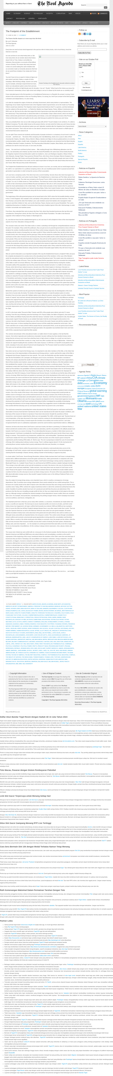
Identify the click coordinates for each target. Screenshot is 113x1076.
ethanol (61, 621)
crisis (50, 617)
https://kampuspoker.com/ (36, 951)
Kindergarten (17, 637)
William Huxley (43, 661)
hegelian (13, 628)
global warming (98, 390)
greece (92, 396)
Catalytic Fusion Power (22, 613)
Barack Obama (101, 375)
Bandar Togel (83, 1072)
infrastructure (65, 630)
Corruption (60, 13)
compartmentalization (36, 615)
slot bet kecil (66, 856)
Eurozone (99, 388)
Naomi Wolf (40, 641)
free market (15, 626)
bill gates (21, 610)
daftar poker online (45, 955)
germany (36, 626)
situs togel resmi (70, 975)
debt (79, 383)
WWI (17, 663)
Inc (50, 630)
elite (14, 621)
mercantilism (52, 639)
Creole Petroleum (40, 617)
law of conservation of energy (37, 637)
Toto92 (49, 982)
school (29, 650)
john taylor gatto (40, 635)
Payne (37, 643)
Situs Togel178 (21, 909)
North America (34, 23)
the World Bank (27, 657)
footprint (50, 624)
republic (17, 648)
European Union (90, 388)
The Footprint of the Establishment (23, 31)
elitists (19, 621)
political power (26, 646)
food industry (42, 624)
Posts (94, 13)
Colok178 (27, 958)
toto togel (48, 805)
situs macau (63, 969)
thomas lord (49, 657)
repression (10, 648)
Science (27, 13)
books (41, 610)
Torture (57, 657)
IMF (98, 395)
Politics (46, 23)
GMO (79, 393)
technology (94, 404)
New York (60, 641)
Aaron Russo (36, 604)
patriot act (19, 643)
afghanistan (66, 604)
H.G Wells (52, 626)
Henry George (22, 628)
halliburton (60, 626)
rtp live (90, 827)
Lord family (52, 637)
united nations (33, 659)
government (44, 626)
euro (98, 385)
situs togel (65, 949)
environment (80, 386)
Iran (36, 632)
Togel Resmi (20, 1070)
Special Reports (57, 23)
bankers (46, 608)
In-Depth (49, 13)
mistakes (32, 641)
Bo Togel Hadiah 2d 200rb (84, 731)
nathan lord (48, 641)
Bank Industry (25, 608)
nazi (55, 641)
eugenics (16, 624)
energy (25, 621)
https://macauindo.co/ (15, 938)
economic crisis (88, 383)
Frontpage (81, 298)
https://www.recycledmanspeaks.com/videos (43, 947)
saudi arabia (22, 650)
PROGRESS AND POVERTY (56, 646)
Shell (41, 650)
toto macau (43, 790)
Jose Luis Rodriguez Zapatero (58, 635)
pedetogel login (97, 747)
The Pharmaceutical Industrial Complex (61, 655)
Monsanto (91, 398)
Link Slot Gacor (33, 800)
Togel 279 (16, 929)
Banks (93, 375)
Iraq (40, 632)
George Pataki (27, 626)
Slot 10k (77, 850)
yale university (27, 663)
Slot (52, 953)
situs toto (77, 752)
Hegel (8, 628)
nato (100, 398)
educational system (49, 619)
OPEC (13, 643)
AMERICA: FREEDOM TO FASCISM (38, 606)
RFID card (34, 648)
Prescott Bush (43, 646)
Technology (38, 13)
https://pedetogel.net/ (54, 940)
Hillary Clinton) (54, 628)
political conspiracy (13, 646)
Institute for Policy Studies (15, 632)
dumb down (37, 619)
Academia (50, 604)
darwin (59, 617)
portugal (89, 401)
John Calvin (56, 632)
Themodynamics (38, 657)
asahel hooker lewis (13, 608)
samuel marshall (11, 650)
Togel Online (48, 877)
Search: (83, 5)
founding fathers (61, 624)
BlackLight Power (32, 610)
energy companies (34, 621)
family (22, 624)
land (23, 637)
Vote (86, 83)
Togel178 (4, 915)
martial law (30, 639)
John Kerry (29, 635)
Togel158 (37, 931)
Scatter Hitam (43, 809)
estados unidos (89, 386)
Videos (77, 13)
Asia (66, 23)
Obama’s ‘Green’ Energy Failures (88, 285)
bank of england (36, 608)
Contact (9, 18)
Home (8, 13)
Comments (103, 13)
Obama (82, 400)
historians (64, 628)
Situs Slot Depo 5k (10, 815)
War (70, 13)
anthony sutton (66, 606)
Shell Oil (46, 650)
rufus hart (42, 648)
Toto (91, 894)
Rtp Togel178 (12, 927)
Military (8, 641)
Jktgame (73, 1055)
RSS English (20, 18)
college (25, 615)
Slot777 (104, 840)
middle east (81, 399)
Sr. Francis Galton (22, 652)
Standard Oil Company (36, 652)
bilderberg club (55, 608)
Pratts (34, 646)
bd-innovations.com (68, 741)
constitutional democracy (15, 617)
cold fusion (65, 613)
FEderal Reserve (30, 624)
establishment (52, 621)
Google (94, 393)
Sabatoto (66, 993)
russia (102, 401)
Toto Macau (88, 774)
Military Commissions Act (20, 641)
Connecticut (62, 615)
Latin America (75, 23)
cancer (83, 378)
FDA (104, 388)
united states (98, 406)
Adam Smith (57, 604)
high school (44, 628)
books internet (49, 610)
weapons (28, 661)
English (16, 23)
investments (30, 632)
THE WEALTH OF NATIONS (13, 657)
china (89, 378)
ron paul (96, 401)
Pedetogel (37, 944)
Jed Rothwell (47, 632)
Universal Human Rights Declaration (51, 659)
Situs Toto (78, 782)
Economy (17, 13)
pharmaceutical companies (62, 643)
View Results (86, 87)
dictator (30, 619)
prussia (67, 646)
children (57, 613)
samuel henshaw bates (66, 648)
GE (21, 626)
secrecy (35, 650)
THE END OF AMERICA (17, 655)
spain (88, 403)
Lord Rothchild (62, 637)
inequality (55, 630)
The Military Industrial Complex (36, 655)
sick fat (52, 650)
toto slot (60, 764)
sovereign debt (81, 404)
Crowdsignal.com (86, 90)
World (8, 23)
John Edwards (20, 635)
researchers (25, 648)
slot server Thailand (28, 862)
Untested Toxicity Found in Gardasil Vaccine (91, 288)
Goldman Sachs (87, 393)
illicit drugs (44, 630)
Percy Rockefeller (46, 643)
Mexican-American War (65, 639)
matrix (45, 639)
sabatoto (52, 905)
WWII (20, 663)
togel (62, 868)
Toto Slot (23, 837)
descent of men (20, 619)
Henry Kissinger (33, 628)
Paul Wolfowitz (29, 643)
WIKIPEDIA (34, 661)
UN (100, 404)
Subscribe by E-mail (87, 40)
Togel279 (30, 1031)
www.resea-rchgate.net (28, 925)
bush (12, 613)
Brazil (59, 610)
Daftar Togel (65, 723)
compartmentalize (50, 615)
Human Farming (11, 630)
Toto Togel (48, 758)
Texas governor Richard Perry (56, 652)
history (71, 628)
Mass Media (38, 639)
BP (55, 610)
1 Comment (22, 35)
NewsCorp (67, 641)
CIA (94, 377)
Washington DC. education (15, 661)
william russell (54, 661)
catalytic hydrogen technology (42, 613)
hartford (68, 626)
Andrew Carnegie (54, 606)
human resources (23, 630)
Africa (85, 23)
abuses (44, 604)
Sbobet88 (12, 1053)
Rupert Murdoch (52, 648)
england (44, 621)
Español (32, 18)
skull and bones (61, 650)
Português (42, 18)
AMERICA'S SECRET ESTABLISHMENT (16, 606)
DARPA (54, 617)
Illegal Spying (34, 630)
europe (80, 388)
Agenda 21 (87, 375)
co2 (87, 380)
